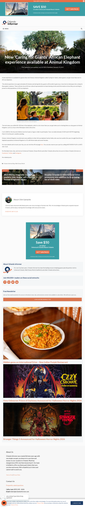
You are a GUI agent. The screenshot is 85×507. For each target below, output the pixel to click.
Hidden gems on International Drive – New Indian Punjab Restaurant (35, 362)
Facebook (5, 153)
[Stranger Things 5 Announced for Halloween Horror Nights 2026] (42, 435)
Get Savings (72, 9)
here (42, 144)
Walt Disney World (20, 163)
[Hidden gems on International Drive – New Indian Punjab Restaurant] (42, 358)
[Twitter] (13, 282)
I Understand (77, 503)
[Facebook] (5, 282)
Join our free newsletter (42, 299)
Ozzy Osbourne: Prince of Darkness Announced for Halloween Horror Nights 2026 (42, 400)
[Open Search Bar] (81, 29)
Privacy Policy (16, 475)
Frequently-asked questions (14, 485)
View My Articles (11, 211)
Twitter (10, 153)
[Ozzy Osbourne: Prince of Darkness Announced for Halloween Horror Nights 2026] (42, 397)
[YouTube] (17, 282)
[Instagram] (9, 282)
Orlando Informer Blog (9, 163)
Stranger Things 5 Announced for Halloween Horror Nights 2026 (34, 439)
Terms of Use (9, 475)
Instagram (18, 153)
